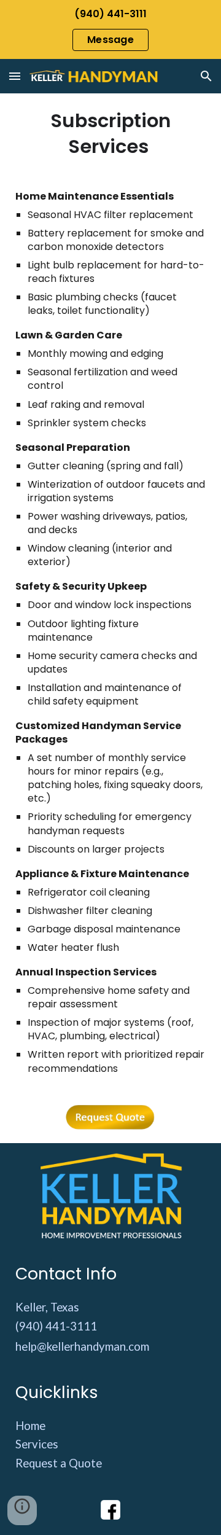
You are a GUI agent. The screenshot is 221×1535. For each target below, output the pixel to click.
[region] (110, 29)
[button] (14, 76)
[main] (110, 134)
